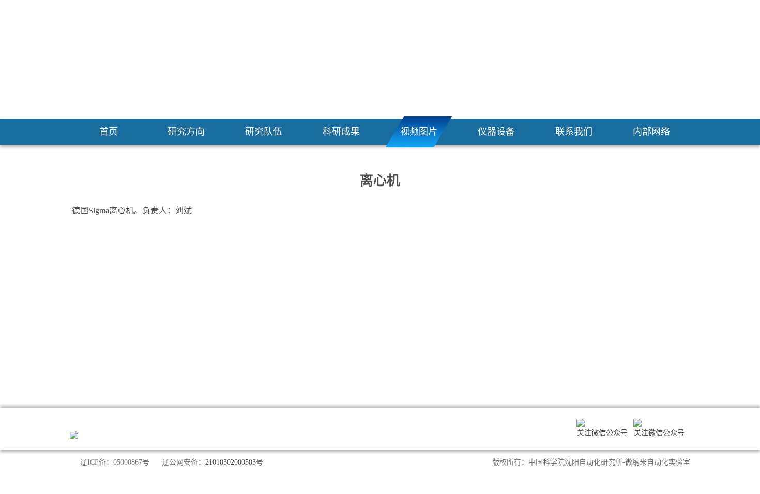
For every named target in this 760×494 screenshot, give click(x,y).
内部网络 (651, 132)
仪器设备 (496, 132)
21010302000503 (230, 462)
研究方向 (186, 132)
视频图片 (418, 132)
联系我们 (573, 132)
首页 (108, 132)
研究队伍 (263, 132)
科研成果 (341, 132)
